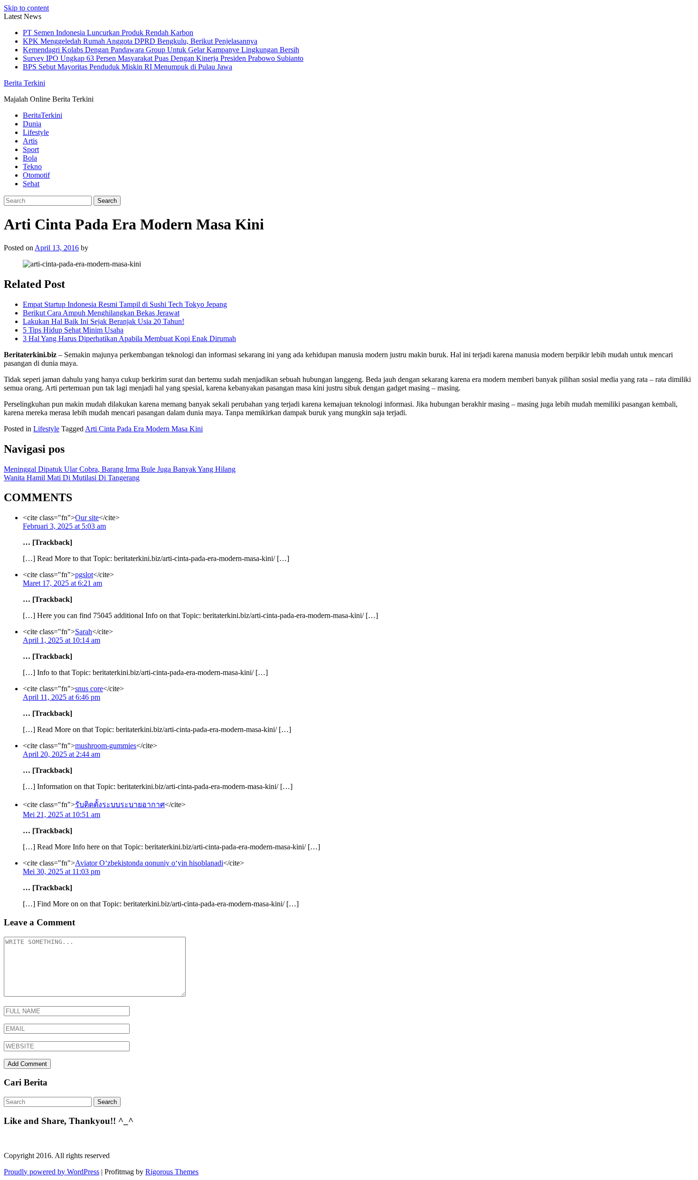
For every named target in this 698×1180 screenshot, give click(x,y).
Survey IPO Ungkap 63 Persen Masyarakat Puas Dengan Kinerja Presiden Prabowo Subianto (163, 58)
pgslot (84, 575)
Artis (30, 141)
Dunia (32, 124)
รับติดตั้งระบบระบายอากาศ (120, 804)
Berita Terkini (24, 83)
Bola (30, 158)
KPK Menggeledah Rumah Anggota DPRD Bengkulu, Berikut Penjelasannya (140, 41)
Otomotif (36, 175)
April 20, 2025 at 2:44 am (61, 754)
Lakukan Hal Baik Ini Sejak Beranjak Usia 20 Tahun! (103, 321)
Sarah (83, 632)
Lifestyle (36, 132)
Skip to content (26, 8)
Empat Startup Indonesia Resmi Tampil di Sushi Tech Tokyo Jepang (125, 304)
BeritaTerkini (42, 115)
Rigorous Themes (171, 1172)
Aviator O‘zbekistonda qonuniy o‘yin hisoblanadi (149, 863)
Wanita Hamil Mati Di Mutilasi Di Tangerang (72, 478)
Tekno (32, 166)
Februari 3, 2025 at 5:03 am (64, 526)
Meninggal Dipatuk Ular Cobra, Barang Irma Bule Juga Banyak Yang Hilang (120, 469)
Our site (87, 518)
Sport (31, 149)
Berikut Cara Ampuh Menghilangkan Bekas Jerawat (101, 313)
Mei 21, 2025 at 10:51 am (61, 814)
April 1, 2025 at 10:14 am (61, 640)
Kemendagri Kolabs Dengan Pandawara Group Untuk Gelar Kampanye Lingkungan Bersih (161, 50)
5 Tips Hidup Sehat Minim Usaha (73, 330)
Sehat (31, 184)
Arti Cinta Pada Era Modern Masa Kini (144, 429)
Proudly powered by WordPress (51, 1172)
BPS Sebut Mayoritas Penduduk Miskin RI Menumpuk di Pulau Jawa (127, 67)
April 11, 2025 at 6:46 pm (61, 697)
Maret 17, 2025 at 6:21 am (62, 583)
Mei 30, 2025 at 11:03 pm (61, 871)
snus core (89, 689)
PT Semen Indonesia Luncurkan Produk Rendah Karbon (108, 33)
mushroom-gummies (105, 746)
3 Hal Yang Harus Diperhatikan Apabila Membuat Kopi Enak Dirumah (129, 338)
